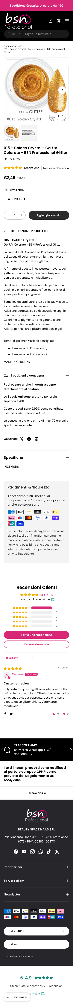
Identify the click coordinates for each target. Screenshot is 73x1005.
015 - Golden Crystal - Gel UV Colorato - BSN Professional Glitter (34, 51)
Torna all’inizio (36, 793)
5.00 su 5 (46, 595)
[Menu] (67, 21)
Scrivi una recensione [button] (37, 635)
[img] (13, 669)
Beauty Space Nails (22, 956)
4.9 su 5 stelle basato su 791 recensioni (36, 986)
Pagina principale (13, 46)
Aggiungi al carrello (48, 215)
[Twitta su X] (21, 439)
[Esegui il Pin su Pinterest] (36, 439)
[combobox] (36, 34)
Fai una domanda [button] (36, 644)
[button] (13, 168)
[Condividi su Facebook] (29, 439)
